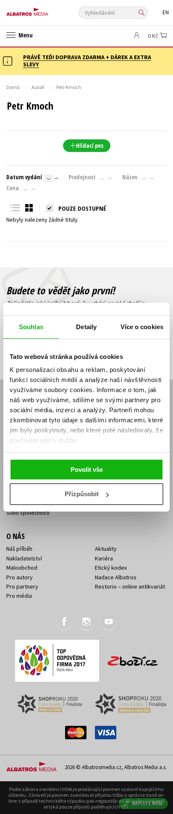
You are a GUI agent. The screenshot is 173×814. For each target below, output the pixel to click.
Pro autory (19, 577)
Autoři (38, 87)
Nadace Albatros (115, 577)
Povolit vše (87, 469)
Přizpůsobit (82, 493)
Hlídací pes (89, 145)
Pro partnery (22, 586)
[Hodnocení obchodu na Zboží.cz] (132, 658)
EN (166, 12)
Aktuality (106, 548)
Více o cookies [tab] (142, 326)
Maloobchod (21, 567)
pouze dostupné (82, 208)
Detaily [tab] (86, 326)
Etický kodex (111, 567)
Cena (12, 188)
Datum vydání (24, 177)
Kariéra (104, 558)
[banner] (44, 10)
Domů (13, 87)
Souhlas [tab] (31, 326)
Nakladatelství (24, 558)
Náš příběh (19, 548)
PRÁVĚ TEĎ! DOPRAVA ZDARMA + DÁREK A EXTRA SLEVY (87, 60)
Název (129, 177)
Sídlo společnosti (28, 512)
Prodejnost (82, 177)
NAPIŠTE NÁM (147, 803)
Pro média (19, 595)
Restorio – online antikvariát (130, 586)
